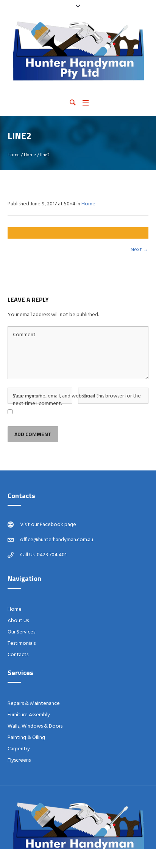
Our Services (21, 632)
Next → (139, 249)
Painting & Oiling (26, 737)
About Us (18, 620)
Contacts (18, 654)
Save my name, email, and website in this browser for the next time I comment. (77, 400)
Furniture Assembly (29, 715)
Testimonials (22, 643)
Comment (24, 335)
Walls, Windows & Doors (35, 726)
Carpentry (19, 749)
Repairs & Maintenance (34, 703)
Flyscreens (19, 760)
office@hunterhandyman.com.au (56, 539)
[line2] (78, 233)
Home (14, 155)
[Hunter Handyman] (78, 51)
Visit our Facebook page (48, 524)
